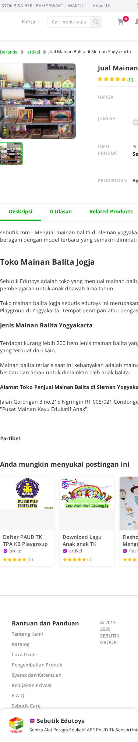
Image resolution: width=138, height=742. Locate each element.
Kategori (30, 21)
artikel (33, 52)
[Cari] (96, 21)
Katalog (20, 644)
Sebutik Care (26, 705)
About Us (102, 6)
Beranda (9, 52)
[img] (120, 21)
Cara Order (25, 654)
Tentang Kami (27, 634)
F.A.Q (18, 695)
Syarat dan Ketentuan (36, 675)
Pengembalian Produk (37, 664)
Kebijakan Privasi (32, 685)
